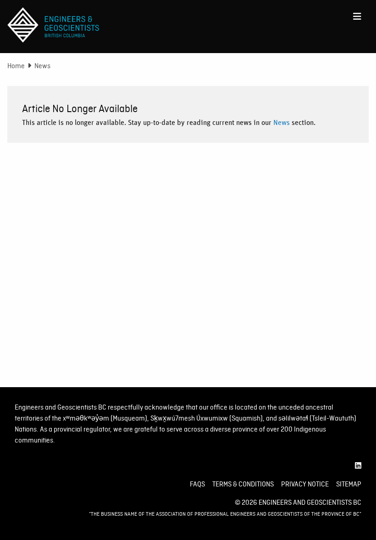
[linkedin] (358, 466)
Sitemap (348, 484)
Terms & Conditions (243, 484)
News (281, 122)
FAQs (197, 484)
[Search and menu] (357, 16)
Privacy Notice (305, 484)
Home (16, 66)
